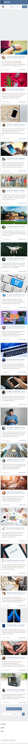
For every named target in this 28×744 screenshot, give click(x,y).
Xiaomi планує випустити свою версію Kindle (16, 560)
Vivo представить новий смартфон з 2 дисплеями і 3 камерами (16, 625)
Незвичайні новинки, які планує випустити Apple (16, 459)
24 (20, 714)
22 (15, 714)
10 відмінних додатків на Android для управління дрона (16, 258)
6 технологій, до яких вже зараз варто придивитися (16, 226)
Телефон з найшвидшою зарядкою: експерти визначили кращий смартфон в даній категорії (16, 391)
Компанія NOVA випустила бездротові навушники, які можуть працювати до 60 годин (16, 657)
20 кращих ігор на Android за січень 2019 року (16, 327)
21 (12, 714)
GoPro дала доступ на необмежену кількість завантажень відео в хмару (16, 689)
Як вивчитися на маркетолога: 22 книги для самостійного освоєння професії (16, 528)
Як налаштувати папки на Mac (16, 359)
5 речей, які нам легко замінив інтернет (16, 190)
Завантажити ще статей (14, 709)
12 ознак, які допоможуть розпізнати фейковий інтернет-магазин (16, 294)
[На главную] (6, 2)
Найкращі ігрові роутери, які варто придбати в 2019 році (16, 592)
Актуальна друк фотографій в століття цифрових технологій (16, 89)
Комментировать (22, 69)
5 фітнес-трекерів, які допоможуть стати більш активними (16, 57)
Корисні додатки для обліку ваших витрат (16, 492)
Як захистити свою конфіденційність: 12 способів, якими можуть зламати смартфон (16, 158)
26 (26, 714)
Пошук (24, 6)
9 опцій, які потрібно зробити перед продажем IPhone (16, 124)
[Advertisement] (14, 24)
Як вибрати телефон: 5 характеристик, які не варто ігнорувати (16, 427)
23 (17, 714)
